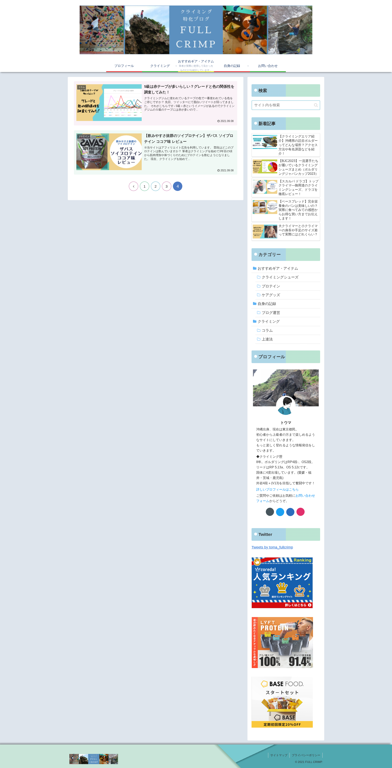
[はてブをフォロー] (290, 512)
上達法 (267, 339)
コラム (267, 330)
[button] (316, 105)
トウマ (285, 423)
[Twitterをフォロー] (280, 512)
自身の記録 (267, 304)
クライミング (269, 321)
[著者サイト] (270, 512)
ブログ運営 (271, 313)
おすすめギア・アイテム (278, 268)
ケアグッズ (271, 295)
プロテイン (271, 286)
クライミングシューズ (280, 277)
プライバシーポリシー (306, 755)
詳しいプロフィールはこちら (277, 489)
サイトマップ (278, 755)
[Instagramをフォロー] (300, 512)
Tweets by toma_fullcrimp (272, 547)
